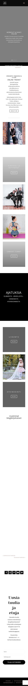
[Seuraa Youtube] (18, 572)
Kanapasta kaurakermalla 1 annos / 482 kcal (12, 527)
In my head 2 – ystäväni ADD (12, 484)
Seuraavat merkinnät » (19, 557)
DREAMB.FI (18, 67)
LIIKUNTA (14, 337)
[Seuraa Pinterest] (14, 572)
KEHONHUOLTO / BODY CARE (14, 224)
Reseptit (6, 444)
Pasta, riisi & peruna (17, 442)
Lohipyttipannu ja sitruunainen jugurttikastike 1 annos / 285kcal (13, 439)
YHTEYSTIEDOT (20, 682)
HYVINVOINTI (14, 392)
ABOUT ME (14, 111)
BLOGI (14, 341)
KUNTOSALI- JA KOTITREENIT (14, 167)
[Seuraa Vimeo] (21, 572)
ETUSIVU (8, 681)
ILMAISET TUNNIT (14, 252)
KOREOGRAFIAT (14, 194)
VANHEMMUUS (14, 364)
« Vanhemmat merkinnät (9, 555)
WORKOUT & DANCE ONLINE (14, 33)
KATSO (14, 172)
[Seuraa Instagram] (10, 572)
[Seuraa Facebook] (6, 572)
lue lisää (6, 461)
